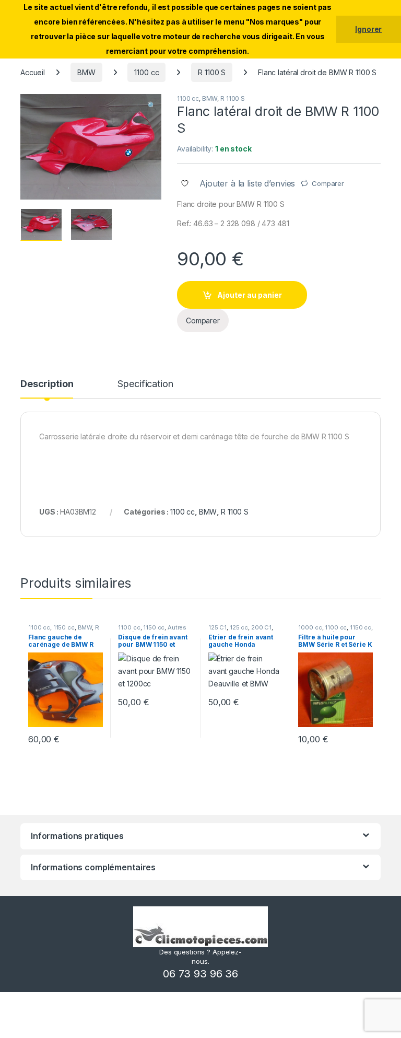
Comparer (328, 183)
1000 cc (310, 627)
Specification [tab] (145, 384)
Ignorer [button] (368, 29)
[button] (151, 105)
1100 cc (146, 72)
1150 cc (64, 627)
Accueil (32, 72)
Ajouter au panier (249, 294)
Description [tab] (46, 384)
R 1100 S (212, 72)
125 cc (239, 627)
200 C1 (261, 627)
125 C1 (217, 627)
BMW (86, 72)
